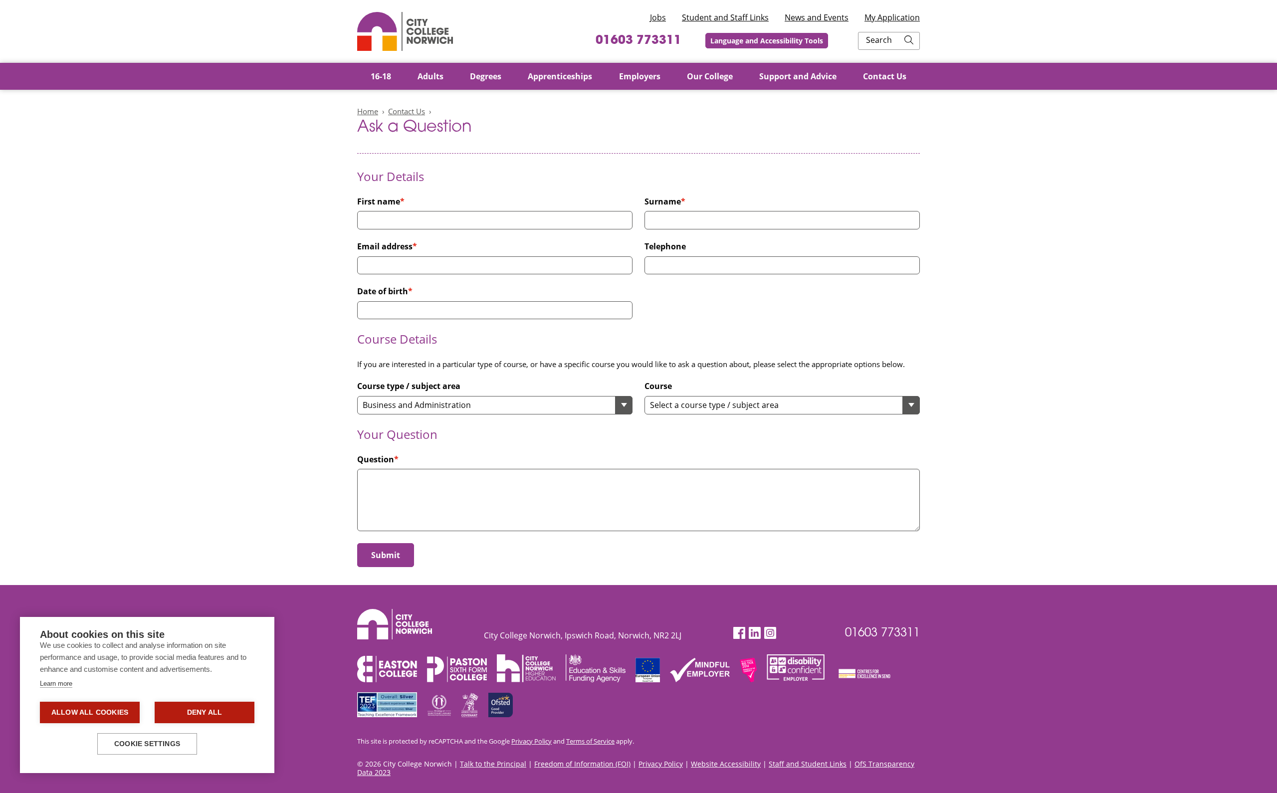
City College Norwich (405, 31)
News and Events (817, 17)
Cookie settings (147, 744)
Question (375, 459)
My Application (892, 17)
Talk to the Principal (493, 764)
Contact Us (406, 111)
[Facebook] (739, 633)
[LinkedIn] (755, 633)
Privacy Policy (531, 741)
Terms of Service (590, 741)
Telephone (665, 246)
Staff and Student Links (808, 764)
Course (658, 386)
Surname (662, 202)
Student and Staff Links (725, 17)
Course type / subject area (408, 386)
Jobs (658, 17)
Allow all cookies (89, 712)
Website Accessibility (726, 764)
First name (378, 202)
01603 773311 (638, 41)
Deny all (204, 712)
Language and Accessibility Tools (766, 40)
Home (367, 111)
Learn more (56, 683)
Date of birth (382, 291)
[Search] (908, 41)
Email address (385, 246)
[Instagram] (770, 633)
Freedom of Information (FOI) (582, 764)
